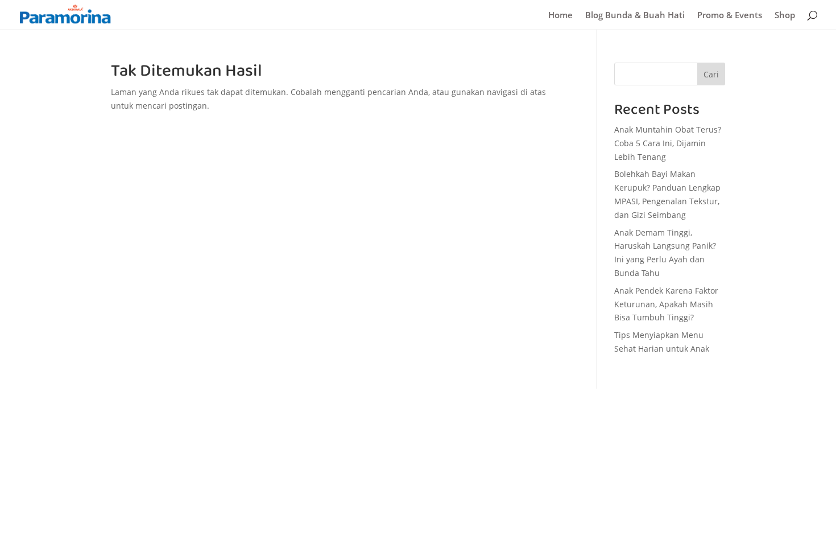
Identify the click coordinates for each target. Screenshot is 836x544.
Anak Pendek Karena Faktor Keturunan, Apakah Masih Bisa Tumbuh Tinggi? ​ (666, 304)
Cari (711, 74)
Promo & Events (729, 15)
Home (560, 15)
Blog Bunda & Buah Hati (635, 15)
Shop (785, 15)
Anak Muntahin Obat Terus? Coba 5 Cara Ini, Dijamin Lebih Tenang (667, 143)
